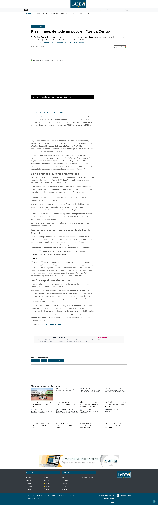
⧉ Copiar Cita (102, 337)
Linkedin (64, 486)
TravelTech (65, 10)
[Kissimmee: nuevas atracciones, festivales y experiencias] (67, 394)
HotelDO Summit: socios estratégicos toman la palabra (40, 425)
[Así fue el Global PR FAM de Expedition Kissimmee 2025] (67, 415)
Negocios (58, 10)
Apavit (74, 13)
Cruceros (87, 10)
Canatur (62, 13)
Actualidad (44, 10)
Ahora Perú (87, 13)
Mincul (80, 13)
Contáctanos (109, 499)
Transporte (73, 10)
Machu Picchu (54, 13)
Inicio (34, 26)
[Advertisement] (79, 441)
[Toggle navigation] (29, 10)
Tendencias (80, 10)
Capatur (68, 13)
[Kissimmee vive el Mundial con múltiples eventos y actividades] (42, 394)
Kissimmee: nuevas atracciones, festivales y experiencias (65, 404)
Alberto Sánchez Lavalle (45, 112)
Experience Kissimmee (40, 117)
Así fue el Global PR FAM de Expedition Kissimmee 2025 (67, 425)
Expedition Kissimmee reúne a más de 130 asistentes (114, 425)
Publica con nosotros (106, 495)
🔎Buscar (109, 10)
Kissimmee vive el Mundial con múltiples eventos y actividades (41, 404)
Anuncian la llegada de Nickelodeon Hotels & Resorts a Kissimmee (59, 42)
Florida (44, 361)
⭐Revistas (102, 10)
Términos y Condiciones (33, 498)
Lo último (51, 10)
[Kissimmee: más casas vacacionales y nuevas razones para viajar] (91, 394)
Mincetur (38, 13)
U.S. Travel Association (56, 361)
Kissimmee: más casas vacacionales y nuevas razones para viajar (89, 404)
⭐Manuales (95, 10)
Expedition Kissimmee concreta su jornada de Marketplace (89, 425)
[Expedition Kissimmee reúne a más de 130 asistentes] (116, 415)
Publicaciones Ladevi (86, 477)
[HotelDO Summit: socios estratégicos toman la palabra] (42, 415)
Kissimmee (35, 361)
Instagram (65, 483)
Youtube (64, 489)
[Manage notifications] (154, 501)
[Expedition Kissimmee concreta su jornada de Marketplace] (91, 415)
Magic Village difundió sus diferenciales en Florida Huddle (115, 404)
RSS (112, 502)
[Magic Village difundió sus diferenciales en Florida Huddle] (116, 394)
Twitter (64, 477)
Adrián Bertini (63, 112)
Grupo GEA (45, 13)
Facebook (65, 480)
